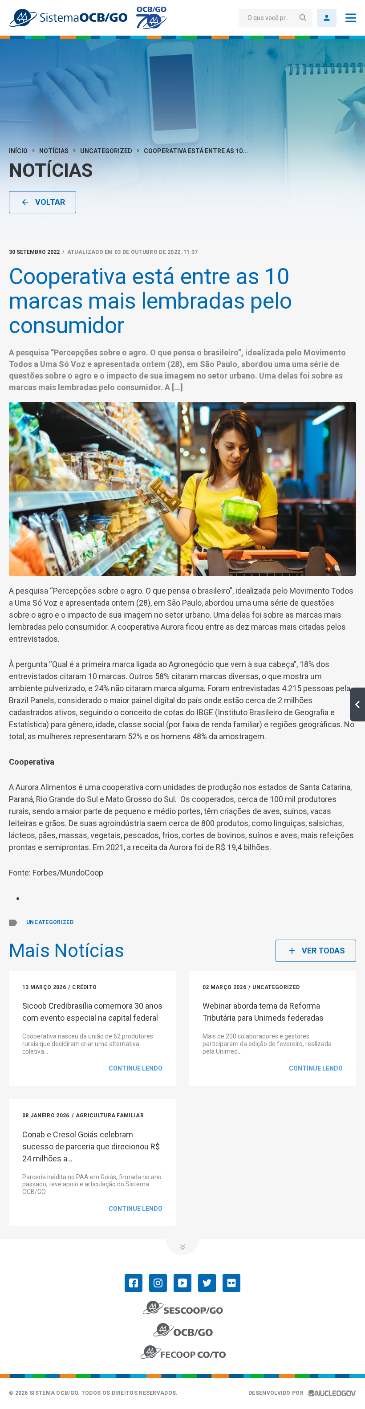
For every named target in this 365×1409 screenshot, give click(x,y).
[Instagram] (158, 1283)
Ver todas (323, 950)
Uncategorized (106, 151)
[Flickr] (231, 1283)
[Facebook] (133, 1283)
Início (18, 151)
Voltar (50, 202)
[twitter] (207, 1283)
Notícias (54, 151)
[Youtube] (182, 1283)
